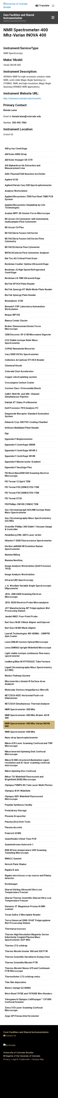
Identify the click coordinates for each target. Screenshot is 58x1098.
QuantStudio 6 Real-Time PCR (20, 839)
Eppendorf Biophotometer (19, 439)
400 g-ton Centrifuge (16, 148)
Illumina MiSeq (12, 554)
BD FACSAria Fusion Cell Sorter (21, 233)
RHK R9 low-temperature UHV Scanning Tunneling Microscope (25, 851)
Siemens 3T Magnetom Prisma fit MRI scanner (25, 907)
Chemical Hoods (13, 365)
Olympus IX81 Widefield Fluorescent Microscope (24, 797)
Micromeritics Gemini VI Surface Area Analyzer (25, 682)
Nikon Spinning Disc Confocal (20, 771)
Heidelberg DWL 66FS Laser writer (23, 535)
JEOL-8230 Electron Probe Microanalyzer (27, 602)
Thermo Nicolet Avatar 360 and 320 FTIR (26, 951)
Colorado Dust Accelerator (19, 371)
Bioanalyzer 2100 (14, 301)
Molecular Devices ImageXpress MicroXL (27, 689)
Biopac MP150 (12, 314)
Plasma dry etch (13, 827)
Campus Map (38, 1059)
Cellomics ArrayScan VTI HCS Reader (24, 360)
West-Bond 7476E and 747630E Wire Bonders (28, 993)
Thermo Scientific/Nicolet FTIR (21, 962)
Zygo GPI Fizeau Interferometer (22, 1016)
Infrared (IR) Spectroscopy (19, 580)
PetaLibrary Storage (16, 810)
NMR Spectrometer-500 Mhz (20, 731)
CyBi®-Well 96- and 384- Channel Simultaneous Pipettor (22, 395)
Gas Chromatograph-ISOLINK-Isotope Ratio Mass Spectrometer (28, 511)
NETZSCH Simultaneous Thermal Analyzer (27, 703)
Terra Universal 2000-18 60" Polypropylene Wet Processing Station (27, 921)
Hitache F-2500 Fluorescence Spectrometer (28, 540)
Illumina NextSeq (13, 560)
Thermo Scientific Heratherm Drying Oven (27, 957)
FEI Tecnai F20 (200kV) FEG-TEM (22, 487)
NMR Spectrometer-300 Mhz (20, 709)
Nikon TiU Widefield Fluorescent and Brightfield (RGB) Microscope (24, 778)
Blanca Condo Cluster (16, 320)
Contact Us (11, 1036)
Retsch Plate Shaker (16, 864)
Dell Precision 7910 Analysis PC (21, 408)
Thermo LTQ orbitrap (16, 945)
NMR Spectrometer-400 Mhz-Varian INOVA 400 (27, 725)
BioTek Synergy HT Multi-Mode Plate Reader (28, 289)
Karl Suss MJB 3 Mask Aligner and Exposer (27, 622)
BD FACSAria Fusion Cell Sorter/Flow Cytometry (24, 240)
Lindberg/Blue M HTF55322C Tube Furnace (27, 661)
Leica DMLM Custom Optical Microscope (26, 642)
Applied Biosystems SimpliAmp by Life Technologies (25, 206)
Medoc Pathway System (17, 675)
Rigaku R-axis (12, 870)
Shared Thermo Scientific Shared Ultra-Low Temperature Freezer (28, 899)
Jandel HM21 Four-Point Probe (21, 616)
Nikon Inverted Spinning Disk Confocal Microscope (25, 753)
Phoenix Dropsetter (15, 816)
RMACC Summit (13, 858)
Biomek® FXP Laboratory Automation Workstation (25, 308)
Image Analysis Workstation (19, 574)
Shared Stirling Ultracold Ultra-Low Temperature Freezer (23, 891)
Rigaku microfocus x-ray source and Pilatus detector (28, 877)
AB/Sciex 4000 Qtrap (16, 154)
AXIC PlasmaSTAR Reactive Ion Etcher (25, 174)
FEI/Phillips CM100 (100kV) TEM (21, 504)
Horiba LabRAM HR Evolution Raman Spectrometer (24, 547)
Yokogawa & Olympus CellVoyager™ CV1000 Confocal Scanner (28, 1000)
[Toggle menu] (53, 17)
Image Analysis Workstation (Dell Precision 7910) (28, 567)
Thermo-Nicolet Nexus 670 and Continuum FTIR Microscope (27, 969)
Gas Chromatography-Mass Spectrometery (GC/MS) (28, 519)
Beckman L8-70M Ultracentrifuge (22, 278)
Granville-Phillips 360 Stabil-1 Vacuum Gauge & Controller (28, 528)
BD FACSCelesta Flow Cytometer (22, 247)
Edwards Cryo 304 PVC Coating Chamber (26, 422)
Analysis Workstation (16, 191)
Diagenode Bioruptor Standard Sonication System (27, 415)
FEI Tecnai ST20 (13, 498)
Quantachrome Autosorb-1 (19, 844)
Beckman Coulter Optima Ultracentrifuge (27, 264)
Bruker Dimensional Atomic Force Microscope (23, 327)
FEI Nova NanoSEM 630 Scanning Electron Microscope (27, 474)
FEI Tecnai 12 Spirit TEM (17, 481)
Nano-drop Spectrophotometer (21, 737)
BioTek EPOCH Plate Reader (20, 283)
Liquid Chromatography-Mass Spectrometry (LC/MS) (28, 668)
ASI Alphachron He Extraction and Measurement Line (22, 167)
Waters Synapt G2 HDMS (18, 988)
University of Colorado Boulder (18, 1052)
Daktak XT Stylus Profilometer (21, 402)
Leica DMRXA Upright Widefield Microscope (28, 647)
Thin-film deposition (15, 982)
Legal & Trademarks (21, 1059)
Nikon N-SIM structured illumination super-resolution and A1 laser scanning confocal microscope (27, 763)
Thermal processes (15, 929)
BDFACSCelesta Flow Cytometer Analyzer (27, 252)
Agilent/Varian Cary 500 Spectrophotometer (28, 185)
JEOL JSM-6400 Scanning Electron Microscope (23, 595)
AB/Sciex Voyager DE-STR (19, 160)
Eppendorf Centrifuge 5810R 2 (21, 450)
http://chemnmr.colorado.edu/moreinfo (22, 98)
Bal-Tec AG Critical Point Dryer (21, 258)
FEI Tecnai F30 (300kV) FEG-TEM (22, 492)
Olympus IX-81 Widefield (17, 790)
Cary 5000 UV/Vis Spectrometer (22, 354)
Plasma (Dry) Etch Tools (17, 821)
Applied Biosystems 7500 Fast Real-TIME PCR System (29, 198)
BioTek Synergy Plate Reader (20, 295)
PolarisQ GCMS (13, 833)
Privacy (6, 1059)
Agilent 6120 (11, 179)
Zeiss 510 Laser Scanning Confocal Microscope (24, 1009)
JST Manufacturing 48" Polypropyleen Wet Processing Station (27, 609)
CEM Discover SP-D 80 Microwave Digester (28, 334)
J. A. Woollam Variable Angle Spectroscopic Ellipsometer (28, 587)
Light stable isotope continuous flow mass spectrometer (27, 654)
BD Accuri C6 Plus (14, 227)
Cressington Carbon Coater (19, 382)
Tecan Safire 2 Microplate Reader (23, 914)
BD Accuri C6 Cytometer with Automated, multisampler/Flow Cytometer (27, 220)
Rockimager (11, 884)
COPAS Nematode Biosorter (20, 348)
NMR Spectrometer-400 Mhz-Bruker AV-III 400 (27, 716)
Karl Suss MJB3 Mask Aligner (20, 628)
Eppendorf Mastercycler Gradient (23, 461)
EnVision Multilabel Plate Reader (22, 427)
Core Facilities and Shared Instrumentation (18, 16)
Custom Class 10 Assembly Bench (23, 388)
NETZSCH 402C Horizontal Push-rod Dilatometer (24, 696)
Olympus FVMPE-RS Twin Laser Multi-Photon (28, 785)
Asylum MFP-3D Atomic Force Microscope (27, 213)
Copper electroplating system (21, 377)
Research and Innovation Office (14, 21)
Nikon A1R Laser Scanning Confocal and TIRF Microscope (29, 744)
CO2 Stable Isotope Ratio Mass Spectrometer (21, 341)
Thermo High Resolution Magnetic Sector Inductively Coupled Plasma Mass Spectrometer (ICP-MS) (27, 937)
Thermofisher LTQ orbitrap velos (22, 976)
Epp (7, 433)
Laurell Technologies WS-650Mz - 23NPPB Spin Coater (27, 635)
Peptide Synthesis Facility (18, 805)
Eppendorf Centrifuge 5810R (20, 456)
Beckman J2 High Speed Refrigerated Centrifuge (25, 271)
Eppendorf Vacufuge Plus (18, 467)
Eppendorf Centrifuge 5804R (20, 444)
